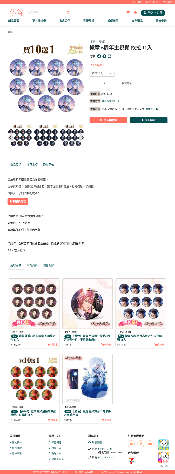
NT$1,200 (16, 344)
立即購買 (150, 120)
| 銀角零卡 (150, 109)
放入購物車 (110, 120)
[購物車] (128, 13)
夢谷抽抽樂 (39, 20)
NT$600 (68, 420)
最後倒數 (161, 20)
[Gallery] (46, 137)
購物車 (54, 344)
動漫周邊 (88, 20)
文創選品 (137, 20)
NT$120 (68, 344)
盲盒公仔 (64, 20)
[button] (110, 101)
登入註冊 (155, 12)
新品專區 (13, 20)
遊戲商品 (112, 20)
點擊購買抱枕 (18, 201)
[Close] (168, 441)
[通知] (135, 13)
